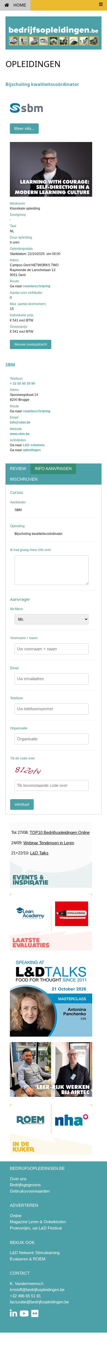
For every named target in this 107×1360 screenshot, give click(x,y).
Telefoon (16, 698)
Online (15, 1215)
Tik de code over (22, 758)
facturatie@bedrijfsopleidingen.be (39, 1302)
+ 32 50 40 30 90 (22, 383)
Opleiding (17, 526)
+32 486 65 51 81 (25, 1296)
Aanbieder (18, 502)
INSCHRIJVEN (24, 479)
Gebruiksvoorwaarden (30, 1191)
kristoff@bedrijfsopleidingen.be (37, 1289)
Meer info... (24, 128)
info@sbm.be (20, 422)
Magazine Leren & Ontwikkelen (38, 1221)
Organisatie (18, 728)
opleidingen (32, 450)
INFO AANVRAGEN (53, 468)
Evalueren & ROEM (28, 1259)
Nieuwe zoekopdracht (30, 344)
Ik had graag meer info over (30, 550)
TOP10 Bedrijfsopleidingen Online (60, 832)
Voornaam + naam (24, 638)
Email (14, 668)
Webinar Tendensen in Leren (48, 842)
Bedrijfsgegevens (25, 1184)
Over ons (18, 1178)
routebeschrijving (36, 286)
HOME (19, 5)
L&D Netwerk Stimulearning (35, 1252)
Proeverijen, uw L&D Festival (36, 1228)
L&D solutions (34, 445)
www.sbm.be (20, 434)
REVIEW (18, 468)
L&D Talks (39, 853)
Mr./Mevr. (16, 609)
